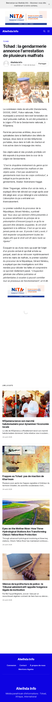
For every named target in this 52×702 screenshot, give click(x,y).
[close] (49, 4)
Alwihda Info (10, 31)
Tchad (6, 41)
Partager (42, 63)
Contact (23, 665)
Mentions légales (26, 669)
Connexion (11, 665)
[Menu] (48, 31)
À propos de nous (37, 665)
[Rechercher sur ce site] (44, 31)
